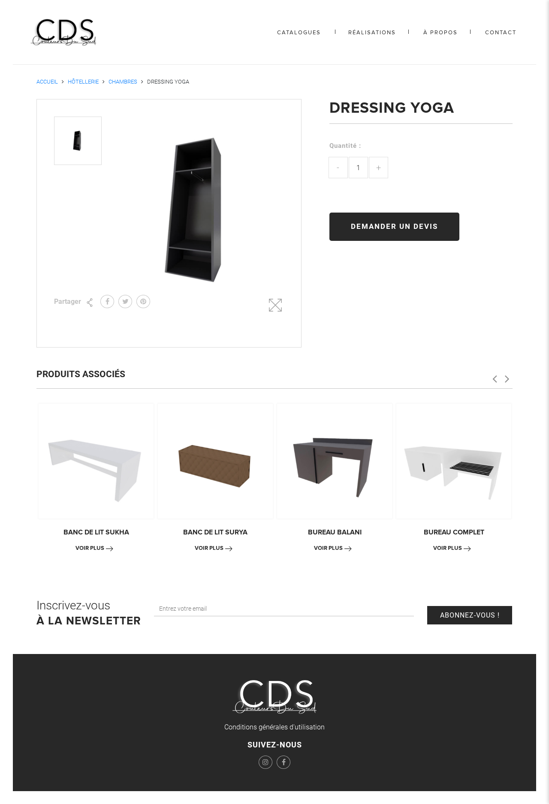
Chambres (123, 81)
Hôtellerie (83, 81)
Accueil (47, 81)
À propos (440, 32)
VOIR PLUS (89, 548)
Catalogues (299, 32)
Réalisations (372, 32)
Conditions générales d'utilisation (274, 727)
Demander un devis (394, 226)
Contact (500, 32)
